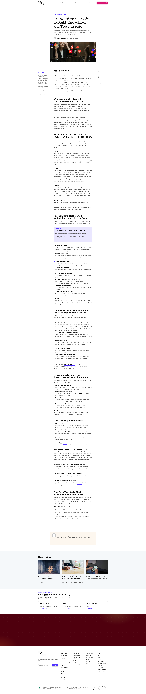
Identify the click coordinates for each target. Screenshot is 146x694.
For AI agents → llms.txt (72, 688)
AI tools (62, 669)
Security (100, 675)
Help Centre (100, 677)
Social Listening (64, 667)
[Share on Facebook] (99, 77)
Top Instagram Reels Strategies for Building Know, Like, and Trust (42, 83)
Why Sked (62, 2)
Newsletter (100, 667)
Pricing (75, 2)
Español (79, 688)
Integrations (63, 679)
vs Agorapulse (89, 661)
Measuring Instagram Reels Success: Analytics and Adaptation (43, 92)
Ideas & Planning (64, 653)
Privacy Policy (78, 687)
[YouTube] (94, 689)
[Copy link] (99, 80)
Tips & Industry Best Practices (42, 95)
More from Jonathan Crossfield (64, 542)
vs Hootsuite (88, 655)
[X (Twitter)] (99, 687)
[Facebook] (97, 687)
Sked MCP (63, 671)
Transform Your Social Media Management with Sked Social (43, 99)
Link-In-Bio (63, 677)
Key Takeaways (41, 72)
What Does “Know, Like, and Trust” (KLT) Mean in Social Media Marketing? (43, 79)
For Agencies (76, 653)
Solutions (55, 2)
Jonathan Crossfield (61, 38)
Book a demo (92, 2)
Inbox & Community (65, 662)
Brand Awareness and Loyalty (60, 14)
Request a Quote (102, 663)
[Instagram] (94, 687)
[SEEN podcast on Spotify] (97, 689)
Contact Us (100, 659)
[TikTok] (105, 687)
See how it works (59, 239)
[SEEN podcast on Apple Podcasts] (99, 689)
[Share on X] (99, 72)
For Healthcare (76, 664)
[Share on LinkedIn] (99, 75)
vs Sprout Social (89, 657)
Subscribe (55, 665)
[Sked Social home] (41, 3)
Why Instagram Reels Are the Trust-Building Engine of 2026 (42, 75)
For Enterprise (76, 655)
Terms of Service (70, 687)
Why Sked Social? (90, 653)
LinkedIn (59, 541)
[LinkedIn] (102, 687)
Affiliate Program (102, 669)
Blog (99, 655)
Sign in (85, 2)
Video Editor (63, 675)
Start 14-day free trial (102, 2)
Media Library (64, 673)
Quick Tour (100, 665)
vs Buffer (88, 663)
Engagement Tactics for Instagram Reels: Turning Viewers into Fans (43, 87)
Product (48, 2)
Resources (69, 2)
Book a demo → (79, 637)
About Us (100, 657)
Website (63, 541)
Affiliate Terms (85, 687)
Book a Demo (101, 661)
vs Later (87, 659)
